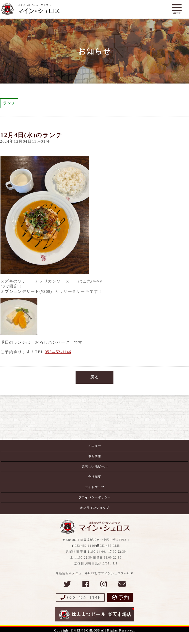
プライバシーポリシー (95, 497)
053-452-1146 (58, 352)
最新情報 (94, 456)
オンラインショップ (94, 507)
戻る (94, 377)
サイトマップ (94, 487)
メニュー (94, 446)
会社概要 (94, 476)
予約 (124, 597)
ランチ (9, 103)
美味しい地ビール (95, 466)
